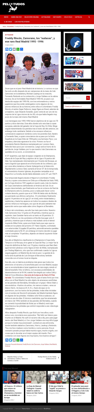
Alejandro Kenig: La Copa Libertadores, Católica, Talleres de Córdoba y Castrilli (17, 358)
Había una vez (16, 17)
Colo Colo (68, 17)
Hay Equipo (57, 17)
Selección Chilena (31, 17)
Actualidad (45, 17)
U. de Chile (8, 22)
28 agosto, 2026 (8, 400)
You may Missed (11, 368)
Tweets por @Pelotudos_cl (73, 106)
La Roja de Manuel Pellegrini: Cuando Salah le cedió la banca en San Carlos (35, 389)
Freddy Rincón (27, 344)
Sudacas (7, 346)
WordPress (47, 409)
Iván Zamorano (35, 344)
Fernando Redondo (16, 344)
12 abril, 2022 (9, 45)
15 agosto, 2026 (76, 395)
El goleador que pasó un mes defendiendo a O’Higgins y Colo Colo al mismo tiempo (81, 389)
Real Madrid (53, 344)
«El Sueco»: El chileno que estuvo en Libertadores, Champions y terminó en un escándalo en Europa (13, 392)
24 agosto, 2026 (31, 395)
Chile (6, 381)
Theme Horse (26, 409)
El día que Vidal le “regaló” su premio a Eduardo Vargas (57, 388)
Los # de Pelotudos (22, 22)
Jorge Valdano (45, 344)
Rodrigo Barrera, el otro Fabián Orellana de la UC (47, 358)
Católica (78, 17)
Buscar (88, 98)
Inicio (6, 17)
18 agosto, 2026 (53, 393)
